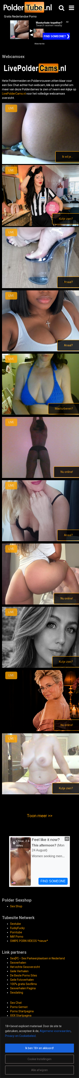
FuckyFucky (17, 928)
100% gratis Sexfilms (23, 984)
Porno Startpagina (22, 1011)
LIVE (11, 108)
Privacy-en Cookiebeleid (20, 1036)
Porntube (16, 932)
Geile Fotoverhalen (22, 979)
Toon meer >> (39, 815)
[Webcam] (37, 71)
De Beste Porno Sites (23, 975)
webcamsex (57, 93)
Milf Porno (16, 936)
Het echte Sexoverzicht (25, 967)
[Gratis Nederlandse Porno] (27, 7)
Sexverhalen (18, 962)
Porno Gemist (19, 1007)
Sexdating (16, 992)
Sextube (15, 923)
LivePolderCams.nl (14, 93)
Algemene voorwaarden (55, 1031)
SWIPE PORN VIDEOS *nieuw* (29, 940)
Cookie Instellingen (39, 1059)
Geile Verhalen (19, 971)
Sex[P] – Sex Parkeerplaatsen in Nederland (37, 958)
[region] (39, 1048)
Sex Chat (13, 85)
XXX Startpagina (20, 1015)
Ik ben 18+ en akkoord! (39, 1048)
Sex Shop (16, 906)
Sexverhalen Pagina (23, 988)
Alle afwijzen (39, 1070)
